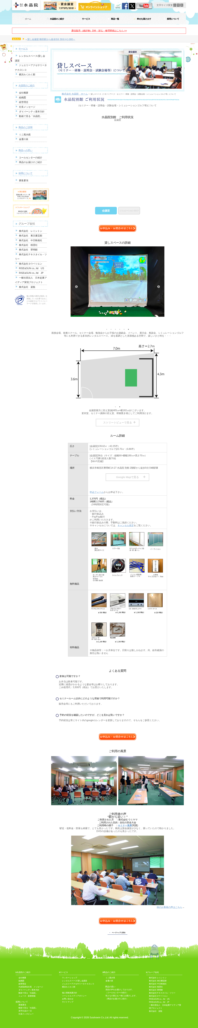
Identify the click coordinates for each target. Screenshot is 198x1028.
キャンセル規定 (126, 525)
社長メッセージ (27, 107)
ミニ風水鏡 (25, 134)
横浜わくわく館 (27, 74)
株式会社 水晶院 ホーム (75, 94)
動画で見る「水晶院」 (30, 116)
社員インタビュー (26, 1014)
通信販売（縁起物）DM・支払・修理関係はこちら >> (99, 30)
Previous (76, 286)
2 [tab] (111, 329)
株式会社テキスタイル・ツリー (162, 993)
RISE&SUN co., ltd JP (31, 273)
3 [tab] (115, 329)
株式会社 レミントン (30, 231)
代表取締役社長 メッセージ (31, 987)
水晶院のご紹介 (57, 19)
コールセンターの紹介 (30, 157)
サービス (86, 19)
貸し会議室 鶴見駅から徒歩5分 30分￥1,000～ (51, 39)
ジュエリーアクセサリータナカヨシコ (78, 984)
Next (158, 286)
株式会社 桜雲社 (28, 245)
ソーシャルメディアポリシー (74, 996)
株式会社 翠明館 (28, 249)
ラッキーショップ (69, 978)
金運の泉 (23, 139)
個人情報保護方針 (69, 993)
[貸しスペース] (84, 780)
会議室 (106, 210)
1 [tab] (106, 329)
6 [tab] (128, 329)
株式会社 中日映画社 (30, 240)
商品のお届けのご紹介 (30, 162)
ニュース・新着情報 (27, 996)
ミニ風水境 (110, 978)
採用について (173, 19)
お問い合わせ (67, 999)
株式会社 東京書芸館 (30, 235)
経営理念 (23, 102)
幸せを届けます (144, 19)
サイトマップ (68, 1002)
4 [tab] (119, 329)
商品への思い (25, 150)
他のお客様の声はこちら (169, 907)
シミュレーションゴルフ (129, 211)
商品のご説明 (25, 127)
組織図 (22, 97)
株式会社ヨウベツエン (30, 263)
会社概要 (23, 92)
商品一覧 (115, 19)
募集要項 (23, 180)
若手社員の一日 (25, 1011)
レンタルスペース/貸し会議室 (74, 981)
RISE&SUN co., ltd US (31, 268)
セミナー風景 (125, 825)
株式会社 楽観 (27, 287)
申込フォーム (97, 492)
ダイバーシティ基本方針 (31, 111)
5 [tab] (124, 329)
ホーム (28, 19)
